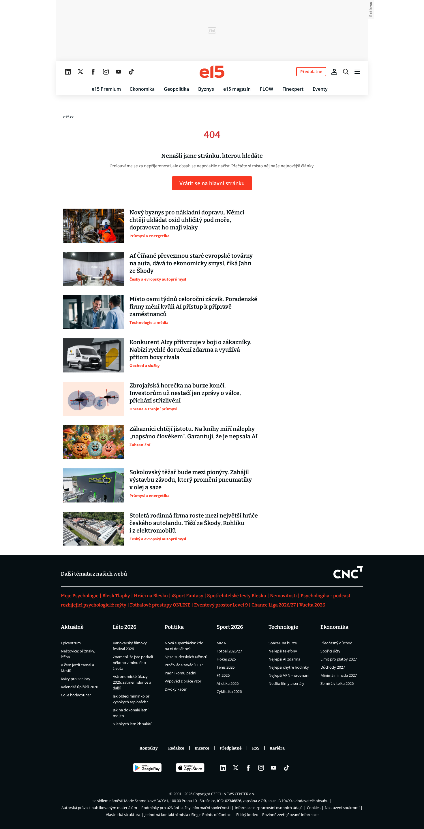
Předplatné (231, 748)
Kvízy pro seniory (75, 678)
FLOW (266, 89)
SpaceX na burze (283, 643)
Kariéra (277, 748)
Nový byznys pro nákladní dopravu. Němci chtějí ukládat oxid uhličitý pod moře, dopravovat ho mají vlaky (187, 220)
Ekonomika (142, 89)
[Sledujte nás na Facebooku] (93, 71)
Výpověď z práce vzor (183, 681)
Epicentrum (71, 643)
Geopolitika (176, 89)
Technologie (283, 627)
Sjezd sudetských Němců (186, 656)
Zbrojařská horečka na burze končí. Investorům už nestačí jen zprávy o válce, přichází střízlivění (185, 393)
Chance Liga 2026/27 (274, 605)
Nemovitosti (283, 595)
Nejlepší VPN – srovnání (289, 675)
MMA (221, 643)
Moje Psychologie (80, 595)
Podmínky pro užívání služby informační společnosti (185, 807)
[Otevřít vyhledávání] (346, 71)
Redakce (176, 748)
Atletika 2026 (228, 683)
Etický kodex (247, 814)
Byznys (206, 89)
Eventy (320, 89)
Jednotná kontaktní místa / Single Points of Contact (188, 814)
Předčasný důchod (336, 643)
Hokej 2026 (226, 659)
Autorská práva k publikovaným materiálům (99, 807)
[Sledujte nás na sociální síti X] (80, 71)
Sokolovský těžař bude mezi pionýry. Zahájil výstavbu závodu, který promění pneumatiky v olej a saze (191, 480)
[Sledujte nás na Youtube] (118, 71)
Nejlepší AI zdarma (284, 659)
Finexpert (292, 89)
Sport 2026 (230, 627)
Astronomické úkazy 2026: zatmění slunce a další (132, 682)
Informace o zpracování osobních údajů (269, 807)
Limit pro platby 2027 (338, 659)
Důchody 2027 (332, 667)
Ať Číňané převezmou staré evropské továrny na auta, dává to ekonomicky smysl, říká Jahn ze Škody (191, 263)
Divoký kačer (176, 689)
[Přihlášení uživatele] (334, 71)
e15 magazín (237, 89)
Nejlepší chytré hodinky (289, 667)
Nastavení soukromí (342, 807)
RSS (255, 748)
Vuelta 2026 (312, 605)
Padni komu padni (180, 673)
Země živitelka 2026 (337, 683)
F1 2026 (223, 675)
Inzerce (202, 748)
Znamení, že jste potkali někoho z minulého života (133, 662)
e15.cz (68, 116)
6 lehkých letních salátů (133, 723)
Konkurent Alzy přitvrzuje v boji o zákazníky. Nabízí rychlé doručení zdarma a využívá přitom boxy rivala (191, 350)
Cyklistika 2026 (229, 691)
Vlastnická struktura (123, 814)
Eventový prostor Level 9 (221, 605)
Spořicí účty (330, 651)
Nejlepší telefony (283, 651)
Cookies (313, 807)
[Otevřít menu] (357, 71)
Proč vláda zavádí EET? (184, 664)
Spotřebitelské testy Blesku (236, 595)
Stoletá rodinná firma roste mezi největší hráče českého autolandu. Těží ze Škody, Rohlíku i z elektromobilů (194, 523)
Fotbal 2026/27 (229, 651)
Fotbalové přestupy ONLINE (160, 605)
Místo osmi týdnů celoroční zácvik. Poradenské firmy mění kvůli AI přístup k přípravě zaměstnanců (193, 307)
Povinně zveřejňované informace (290, 814)
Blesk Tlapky (116, 595)
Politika (174, 627)
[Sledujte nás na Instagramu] (105, 71)
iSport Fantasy (187, 595)
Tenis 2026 (225, 667)
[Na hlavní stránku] (212, 71)
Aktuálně (72, 627)
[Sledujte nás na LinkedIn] (67, 71)
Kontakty (149, 748)
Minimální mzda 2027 (338, 675)
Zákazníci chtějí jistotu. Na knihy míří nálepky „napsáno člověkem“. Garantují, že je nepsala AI (194, 432)
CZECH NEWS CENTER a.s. (233, 793)
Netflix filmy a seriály (286, 683)
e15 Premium (106, 89)
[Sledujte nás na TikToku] (131, 71)
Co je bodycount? (76, 695)
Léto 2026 (124, 627)
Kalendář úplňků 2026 (79, 686)
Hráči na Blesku (151, 595)
